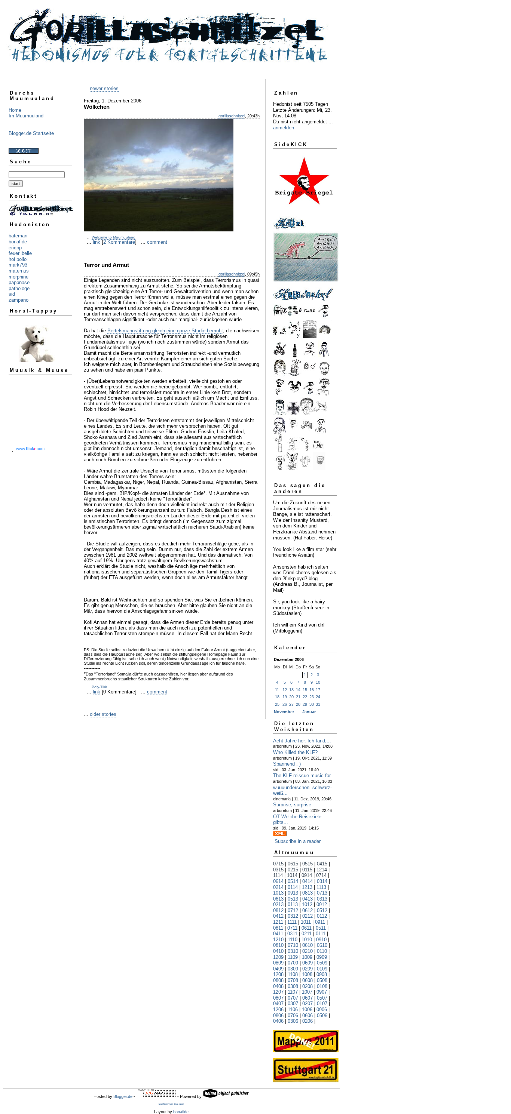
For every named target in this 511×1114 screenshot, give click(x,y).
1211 (278, 922)
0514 (293, 881)
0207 (307, 1003)
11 (277, 689)
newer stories (104, 88)
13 (291, 689)
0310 (293, 951)
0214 (278, 887)
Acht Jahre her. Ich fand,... (302, 741)
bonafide (18, 241)
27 (291, 704)
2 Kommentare (119, 242)
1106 (293, 1009)
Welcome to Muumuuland (113, 237)
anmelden (283, 127)
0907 (321, 992)
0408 (278, 986)
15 (305, 689)
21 (298, 697)
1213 (307, 887)
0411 (278, 933)
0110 (322, 951)
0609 (307, 963)
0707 (293, 998)
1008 (307, 974)
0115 (307, 870)
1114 (278, 875)
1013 (278, 893)
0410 (278, 951)
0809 (278, 963)
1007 (307, 992)
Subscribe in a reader (298, 841)
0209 (307, 969)
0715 (278, 864)
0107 (322, 1003)
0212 (307, 916)
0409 (278, 969)
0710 (293, 945)
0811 (278, 928)
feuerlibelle (20, 253)
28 (298, 704)
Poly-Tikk (99, 687)
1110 (292, 939)
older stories (103, 714)
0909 (321, 957)
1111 (292, 922)
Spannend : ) (287, 764)
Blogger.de (122, 1096)
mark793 (18, 265)
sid (12, 294)
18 (277, 697)
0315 (278, 870)
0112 (322, 916)
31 (318, 704)
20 (291, 697)
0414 (307, 881)
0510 (322, 945)
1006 (307, 1009)
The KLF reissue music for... (304, 775)
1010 (307, 939)
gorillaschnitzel (231, 116)
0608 (307, 980)
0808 (278, 980)
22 (305, 697)
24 (318, 697)
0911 (320, 922)
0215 (293, 870)
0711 (292, 928)
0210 (307, 951)
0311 (292, 933)
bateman (18, 236)
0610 (307, 945)
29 (305, 704)
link (96, 242)
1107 (293, 992)
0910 (321, 939)
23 (311, 697)
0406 (278, 1021)
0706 (293, 1015)
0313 (322, 899)
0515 (307, 864)
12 (284, 689)
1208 (278, 974)
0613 (278, 899)
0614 (278, 881)
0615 (293, 864)
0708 (293, 980)
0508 (322, 980)
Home (15, 110)
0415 (322, 864)
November (284, 712)
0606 (307, 1015)
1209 (278, 957)
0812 (278, 910)
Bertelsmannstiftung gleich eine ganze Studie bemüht (165, 330)
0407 (278, 1003)
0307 (293, 1003)
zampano (18, 300)
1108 (293, 974)
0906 (321, 1009)
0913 (293, 893)
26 (284, 704)
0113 (293, 904)
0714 (321, 875)
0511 (321, 928)
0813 (307, 893)
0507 (322, 998)
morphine (18, 277)
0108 (322, 986)
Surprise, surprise (292, 804)
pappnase (19, 282)
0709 (293, 963)
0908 (321, 974)
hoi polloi (18, 259)
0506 (322, 1015)
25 (277, 704)
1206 (278, 1009)
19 (284, 697)
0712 (293, 910)
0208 (307, 986)
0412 (278, 916)
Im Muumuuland (26, 116)
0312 (293, 916)
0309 (293, 969)
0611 (307, 928)
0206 (307, 1021)
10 (318, 682)
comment (157, 242)
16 (311, 689)
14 (298, 689)
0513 (293, 899)
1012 (307, 904)
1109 (293, 957)
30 (311, 704)
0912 (321, 904)
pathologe (19, 288)
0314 (322, 881)
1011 (306, 922)
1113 (321, 887)
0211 (307, 933)
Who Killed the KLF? (295, 752)
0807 (278, 998)
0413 (307, 899)
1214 (321, 870)
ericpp (15, 247)
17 (318, 689)
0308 (293, 986)
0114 (293, 887)
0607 (307, 998)
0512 (322, 910)
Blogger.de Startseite (31, 133)
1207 (278, 992)
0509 (322, 963)
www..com (30, 448)
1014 (292, 875)
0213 (278, 904)
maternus (19, 271)
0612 (307, 910)
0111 (320, 933)
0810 (278, 945)
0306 (293, 1021)
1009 (307, 957)
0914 (307, 875)
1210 (278, 939)
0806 (278, 1015)
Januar (309, 712)
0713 (322, 893)
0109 (322, 969)
